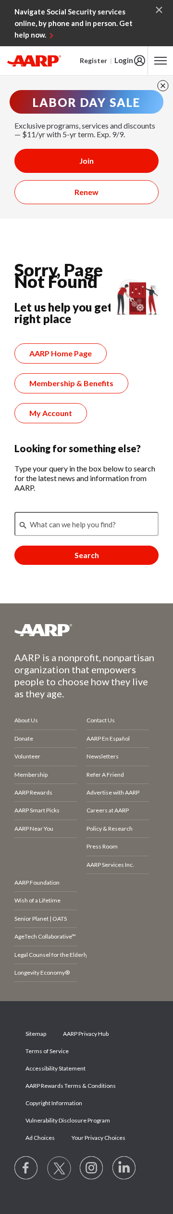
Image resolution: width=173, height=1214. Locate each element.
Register (93, 60)
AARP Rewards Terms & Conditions (70, 1085)
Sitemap (35, 1033)
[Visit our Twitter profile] (59, 1168)
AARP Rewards (33, 792)
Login (123, 60)
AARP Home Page (60, 353)
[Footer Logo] (86, 630)
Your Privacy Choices (98, 1137)
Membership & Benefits (71, 383)
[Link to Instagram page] (92, 1168)
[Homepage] (34, 60)
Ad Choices (40, 1137)
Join (86, 160)
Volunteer (27, 756)
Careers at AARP (107, 810)
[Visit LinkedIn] (124, 1168)
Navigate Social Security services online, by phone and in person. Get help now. (73, 23)
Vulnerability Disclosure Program (67, 1120)
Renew (86, 191)
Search (86, 555)
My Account (50, 413)
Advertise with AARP (112, 792)
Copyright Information (53, 1103)
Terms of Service (47, 1051)
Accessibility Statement (55, 1068)
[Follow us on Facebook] (26, 1168)
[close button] (163, 86)
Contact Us (100, 720)
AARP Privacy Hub (86, 1033)
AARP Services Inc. (110, 864)
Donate (23, 738)
